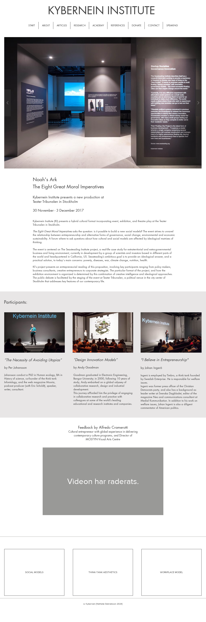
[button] (103, 102)
